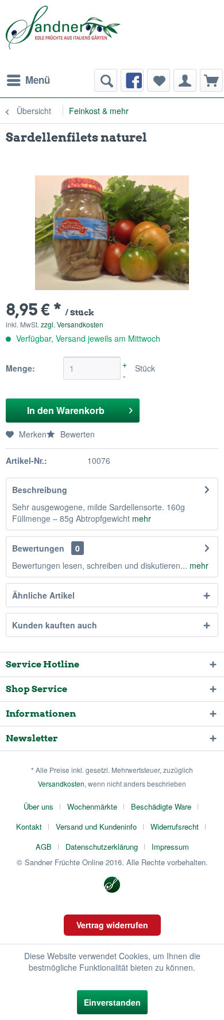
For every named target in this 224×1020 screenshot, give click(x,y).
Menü (37, 80)
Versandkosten (61, 783)
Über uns (38, 806)
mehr (141, 518)
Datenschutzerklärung (101, 846)
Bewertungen (38, 548)
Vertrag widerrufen (112, 925)
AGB (44, 846)
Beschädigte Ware (161, 806)
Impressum (170, 846)
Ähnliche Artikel (43, 595)
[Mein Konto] (184, 80)
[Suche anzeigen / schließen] (105, 80)
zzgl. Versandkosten (72, 324)
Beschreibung (39, 489)
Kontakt (29, 826)
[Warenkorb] (211, 80)
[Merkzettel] (158, 80)
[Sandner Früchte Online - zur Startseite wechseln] (63, 34)
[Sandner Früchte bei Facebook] (132, 80)
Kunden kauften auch (54, 625)
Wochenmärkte (92, 806)
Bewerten (76, 434)
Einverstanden (112, 1002)
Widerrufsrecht (174, 826)
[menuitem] (28, 80)
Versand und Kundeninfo (96, 826)
